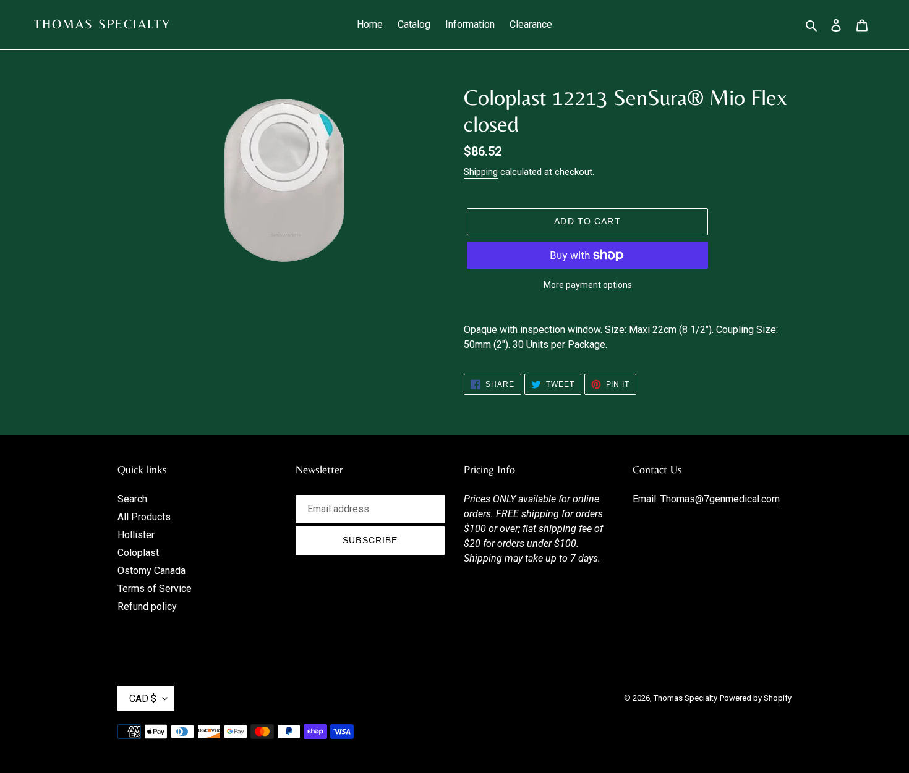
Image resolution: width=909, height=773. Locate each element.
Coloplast (138, 553)
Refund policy (147, 606)
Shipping (481, 171)
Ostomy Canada (151, 571)
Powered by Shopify (756, 698)
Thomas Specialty (102, 24)
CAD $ (142, 698)
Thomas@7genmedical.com (720, 499)
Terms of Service (154, 588)
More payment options (588, 285)
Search (132, 499)
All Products (144, 517)
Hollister (136, 535)
